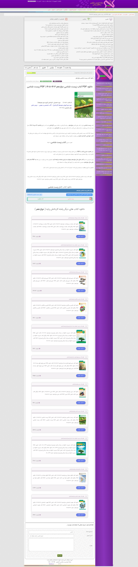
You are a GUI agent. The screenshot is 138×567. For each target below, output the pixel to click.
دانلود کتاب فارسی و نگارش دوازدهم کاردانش (76, 299)
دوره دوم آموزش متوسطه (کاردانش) (62, 105)
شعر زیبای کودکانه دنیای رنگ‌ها (61, 35)
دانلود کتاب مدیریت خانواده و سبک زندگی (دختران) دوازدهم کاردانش (72, 245)
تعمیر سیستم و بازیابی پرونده (107, 56)
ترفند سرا (89, 10)
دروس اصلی (34, 105)
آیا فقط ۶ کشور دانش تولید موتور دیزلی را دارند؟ (58, 44)
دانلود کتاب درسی (110, 10)
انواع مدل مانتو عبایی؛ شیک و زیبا (61, 57)
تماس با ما (39, 1)
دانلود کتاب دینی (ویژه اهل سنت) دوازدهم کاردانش (75, 357)
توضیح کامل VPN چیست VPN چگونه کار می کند (102, 57)
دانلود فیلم (101, 10)
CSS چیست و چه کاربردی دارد (106, 46)
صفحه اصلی (131, 14)
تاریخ (53, 10)
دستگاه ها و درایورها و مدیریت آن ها (105, 50)
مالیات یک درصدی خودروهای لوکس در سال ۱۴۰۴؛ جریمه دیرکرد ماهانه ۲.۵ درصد (51, 50)
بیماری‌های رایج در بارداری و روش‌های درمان (58, 23)
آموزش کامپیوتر (72, 10)
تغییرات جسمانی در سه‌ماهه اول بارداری (59, 56)
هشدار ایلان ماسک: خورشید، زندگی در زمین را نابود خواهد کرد (55, 59)
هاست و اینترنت (81, 10)
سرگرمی (65, 10)
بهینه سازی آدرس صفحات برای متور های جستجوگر (102, 44)
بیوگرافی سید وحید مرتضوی (62, 33)
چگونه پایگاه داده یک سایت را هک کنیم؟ (104, 40)
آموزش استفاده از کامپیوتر (107, 35)
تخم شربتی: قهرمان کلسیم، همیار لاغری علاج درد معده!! (56, 29)
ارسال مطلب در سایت (46, 1)
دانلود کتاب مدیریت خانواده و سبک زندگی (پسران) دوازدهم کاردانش (72, 326)
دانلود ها (95, 10)
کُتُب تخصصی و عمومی (45, 105)
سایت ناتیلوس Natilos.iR (33, 195)
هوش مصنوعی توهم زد (63, 48)
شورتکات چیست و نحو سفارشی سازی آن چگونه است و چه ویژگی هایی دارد (97, 29)
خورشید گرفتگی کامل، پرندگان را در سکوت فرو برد (57, 54)
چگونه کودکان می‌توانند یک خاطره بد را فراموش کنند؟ (56, 31)
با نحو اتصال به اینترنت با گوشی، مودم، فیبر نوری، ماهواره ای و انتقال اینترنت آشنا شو (95, 52)
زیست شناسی (71, 199)
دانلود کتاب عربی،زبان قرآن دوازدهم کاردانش (76, 272)
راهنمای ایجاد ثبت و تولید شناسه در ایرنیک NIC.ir (57, 42)
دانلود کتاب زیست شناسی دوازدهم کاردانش (76, 411)
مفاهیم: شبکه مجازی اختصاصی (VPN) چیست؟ (103, 25)
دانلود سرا (125, 14)
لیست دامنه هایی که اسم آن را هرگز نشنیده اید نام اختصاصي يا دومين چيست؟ (96, 59)
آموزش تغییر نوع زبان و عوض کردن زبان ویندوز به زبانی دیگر (100, 42)
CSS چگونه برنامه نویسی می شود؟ (105, 27)
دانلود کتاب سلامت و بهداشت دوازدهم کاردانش (76, 218)
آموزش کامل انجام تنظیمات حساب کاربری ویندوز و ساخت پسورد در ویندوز (97, 23)
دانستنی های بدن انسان (63, 40)
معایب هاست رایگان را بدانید (106, 33)
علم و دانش (59, 10)
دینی (49, 10)
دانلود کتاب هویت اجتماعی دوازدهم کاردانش (76, 496)
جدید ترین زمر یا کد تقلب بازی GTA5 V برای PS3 (102, 38)
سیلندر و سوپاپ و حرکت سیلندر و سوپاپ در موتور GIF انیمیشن (54, 46)
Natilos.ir (51, 564)
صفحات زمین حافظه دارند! (62, 38)
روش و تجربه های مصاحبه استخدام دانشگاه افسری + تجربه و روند (54, 36)
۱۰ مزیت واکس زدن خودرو (62, 52)
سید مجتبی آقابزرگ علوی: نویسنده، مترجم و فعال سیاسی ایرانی (54, 27)
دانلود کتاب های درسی (117, 14)
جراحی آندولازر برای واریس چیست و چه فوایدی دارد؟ (57, 25)
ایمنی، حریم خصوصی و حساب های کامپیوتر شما (102, 54)
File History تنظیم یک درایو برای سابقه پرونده (103, 36)
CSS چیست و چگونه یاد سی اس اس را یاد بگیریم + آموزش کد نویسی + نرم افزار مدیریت (93, 48)
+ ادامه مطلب (80, 236)
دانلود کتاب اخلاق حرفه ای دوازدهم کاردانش (76, 469)
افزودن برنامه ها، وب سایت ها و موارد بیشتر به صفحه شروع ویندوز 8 (98, 31)
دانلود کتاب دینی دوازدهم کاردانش (78, 384)
